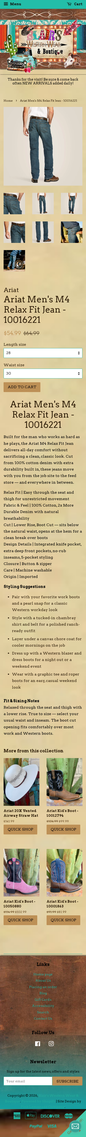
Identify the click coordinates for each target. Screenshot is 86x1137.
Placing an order (43, 987)
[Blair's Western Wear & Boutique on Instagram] (50, 1045)
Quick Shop (20, 829)
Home (8, 100)
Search (43, 1012)
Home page (43, 974)
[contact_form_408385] (75, 1126)
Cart (77, 4)
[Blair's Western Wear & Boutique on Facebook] (36, 1045)
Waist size (14, 365)
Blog (43, 993)
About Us (43, 980)
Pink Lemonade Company (43, 1107)
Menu (15, 4)
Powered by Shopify (38, 1101)
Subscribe (67, 1081)
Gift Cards (43, 999)
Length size (15, 344)
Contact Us (43, 1018)
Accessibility (43, 1006)
